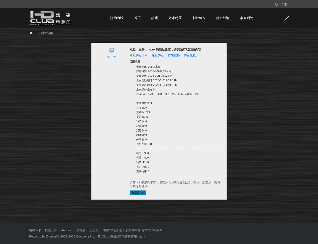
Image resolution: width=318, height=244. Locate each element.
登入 (276, 4)
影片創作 (199, 18)
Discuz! (51, 236)
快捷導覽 (285, 18)
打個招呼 (174, 55)
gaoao (111, 56)
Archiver (66, 230)
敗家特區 (175, 18)
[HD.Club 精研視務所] (50, 18)
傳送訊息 (190, 55)
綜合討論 (222, 18)
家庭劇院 (246, 18)
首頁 (137, 18)
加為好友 (158, 55)
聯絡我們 (35, 230)
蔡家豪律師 (132, 230)
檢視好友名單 (139, 55)
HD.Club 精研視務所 (31, 33)
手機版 (80, 230)
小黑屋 (93, 230)
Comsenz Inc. (85, 236)
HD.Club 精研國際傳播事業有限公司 (121, 236)
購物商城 (116, 18)
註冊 (285, 4)
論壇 (154, 18)
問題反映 (50, 230)
